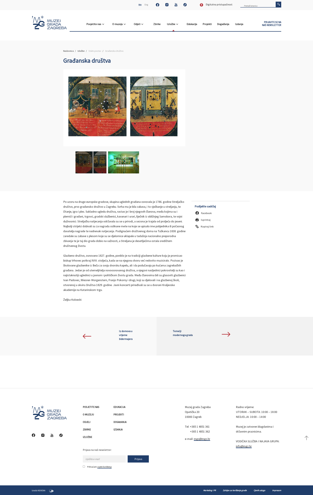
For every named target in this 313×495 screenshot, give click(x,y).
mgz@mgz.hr (202, 439)
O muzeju (118, 24)
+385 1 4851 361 (200, 426)
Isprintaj (205, 219)
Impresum (276, 490)
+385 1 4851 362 (200, 431)
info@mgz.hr (244, 446)
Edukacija (192, 24)
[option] (124, 107)
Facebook (206, 213)
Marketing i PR (209, 490)
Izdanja (239, 24)
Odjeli (137, 24)
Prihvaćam (99, 466)
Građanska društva (114, 50)
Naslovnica (68, 50)
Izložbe (171, 24)
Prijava (138, 459)
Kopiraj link (207, 226)
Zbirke (157, 24)
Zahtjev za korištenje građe (235, 490)
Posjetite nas (94, 24)
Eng (146, 4)
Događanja (223, 24)
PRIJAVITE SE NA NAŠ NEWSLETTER (271, 24)
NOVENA (42, 490)
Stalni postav (95, 50)
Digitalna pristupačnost (218, 4)
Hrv (140, 4)
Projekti (207, 24)
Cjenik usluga (259, 490)
